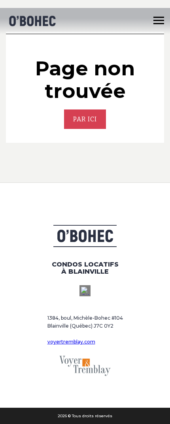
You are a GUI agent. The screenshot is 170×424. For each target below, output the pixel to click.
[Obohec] (32, 21)
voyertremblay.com (71, 342)
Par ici (85, 119)
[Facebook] (85, 290)
